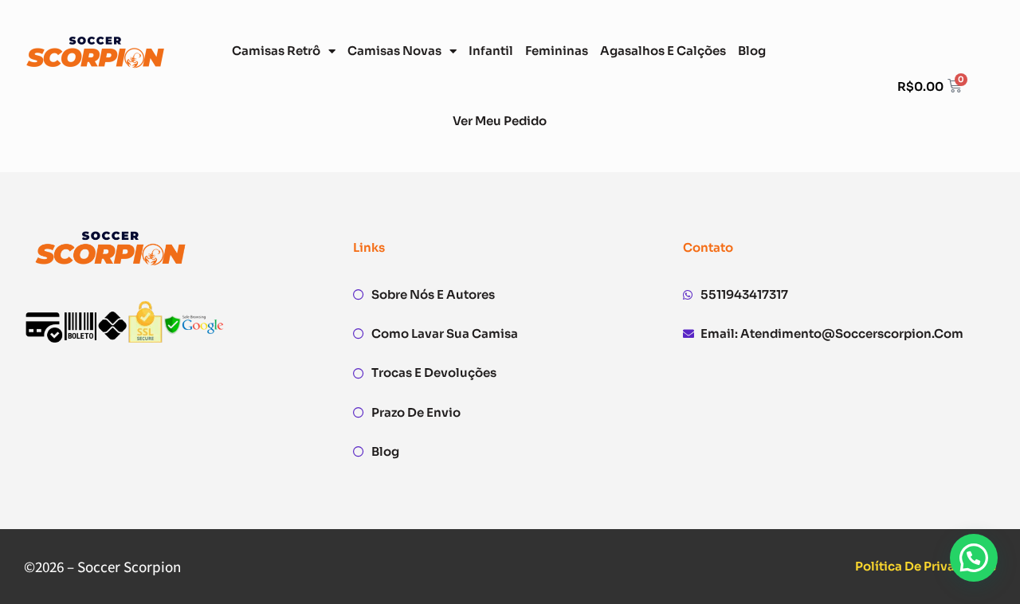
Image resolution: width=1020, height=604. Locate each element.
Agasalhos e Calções (663, 50)
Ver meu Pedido (500, 120)
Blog (752, 50)
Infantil (491, 50)
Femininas (556, 50)
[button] (974, 558)
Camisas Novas (394, 50)
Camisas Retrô (276, 50)
